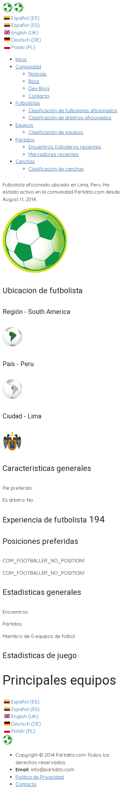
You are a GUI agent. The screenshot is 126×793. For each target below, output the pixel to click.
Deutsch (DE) (25, 40)
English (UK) (24, 33)
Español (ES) (24, 18)
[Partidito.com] (13, 10)
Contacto (26, 784)
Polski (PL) (22, 47)
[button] (28, 67)
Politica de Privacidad (40, 777)
